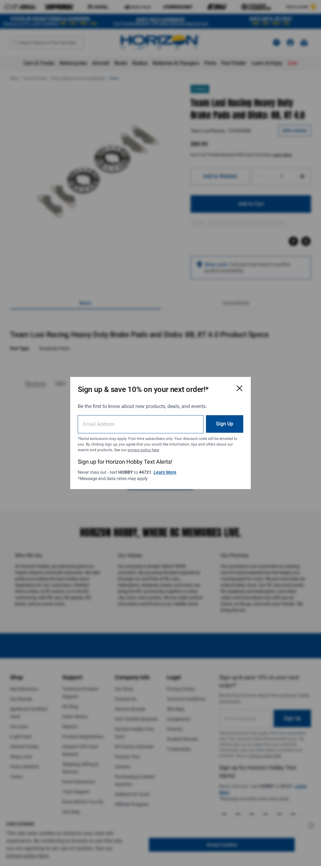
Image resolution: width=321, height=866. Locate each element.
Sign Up (224, 424)
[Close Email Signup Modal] (239, 388)
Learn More (165, 472)
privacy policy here (143, 450)
